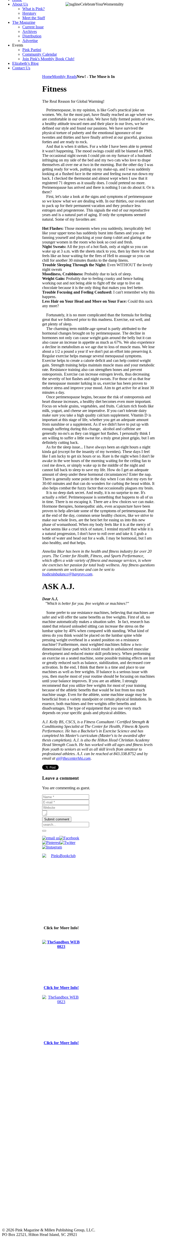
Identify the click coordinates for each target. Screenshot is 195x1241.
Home (47, 76)
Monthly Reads (64, 76)
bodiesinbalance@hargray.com (67, 574)
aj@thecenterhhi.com (73, 758)
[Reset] (44, 831)
